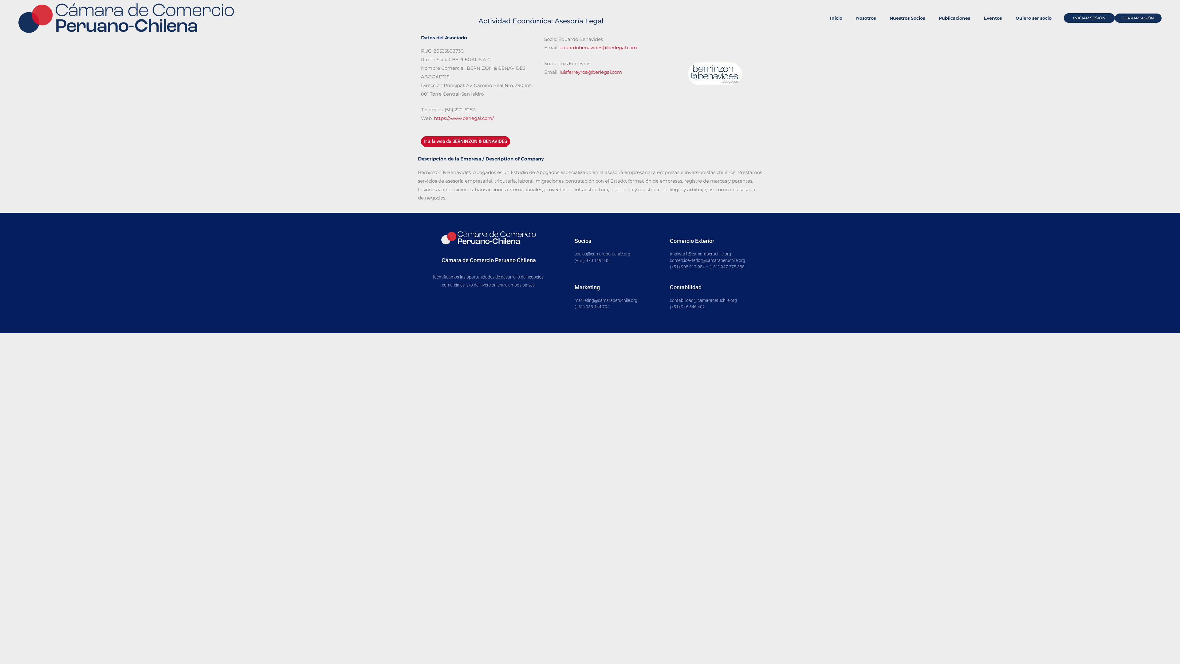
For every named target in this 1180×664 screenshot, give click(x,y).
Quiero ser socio (1034, 18)
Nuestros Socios (907, 18)
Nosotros (866, 18)
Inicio (836, 18)
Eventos (993, 18)
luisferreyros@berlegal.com (591, 72)
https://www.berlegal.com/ (464, 118)
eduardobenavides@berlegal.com (598, 47)
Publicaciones (954, 18)
